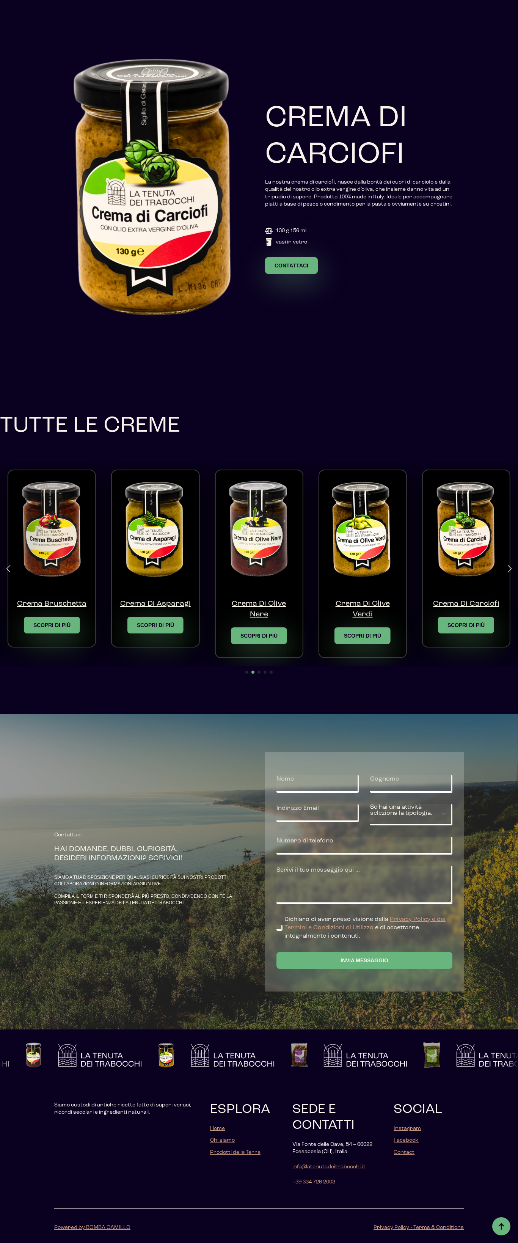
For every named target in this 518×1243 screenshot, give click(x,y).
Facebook (406, 1140)
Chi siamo (222, 1140)
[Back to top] (501, 1226)
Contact (404, 1152)
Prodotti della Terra (235, 1152)
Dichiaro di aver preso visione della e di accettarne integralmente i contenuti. (365, 928)
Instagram (407, 1128)
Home (217, 1128)
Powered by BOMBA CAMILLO (92, 1227)
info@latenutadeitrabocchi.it (329, 1166)
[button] (8, 569)
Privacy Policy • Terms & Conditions (419, 1227)
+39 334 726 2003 (313, 1182)
